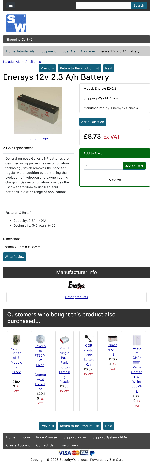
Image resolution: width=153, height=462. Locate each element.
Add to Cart (134, 166)
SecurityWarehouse (74, 460)
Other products (76, 297)
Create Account (18, 445)
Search (139, 5)
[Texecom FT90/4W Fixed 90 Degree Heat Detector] (40, 339)
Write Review (14, 257)
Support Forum (74, 437)
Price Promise (46, 437)
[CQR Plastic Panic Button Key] (88, 338)
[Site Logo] (76, 23)
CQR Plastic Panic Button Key (89, 354)
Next (108, 68)
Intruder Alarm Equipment (36, 51)
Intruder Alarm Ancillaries (77, 51)
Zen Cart (116, 460)
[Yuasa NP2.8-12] (112, 338)
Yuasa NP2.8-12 (112, 349)
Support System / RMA (109, 437)
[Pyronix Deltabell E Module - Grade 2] (16, 340)
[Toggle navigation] (10, 5)
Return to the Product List (79, 68)
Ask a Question (92, 122)
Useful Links (69, 445)
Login (26, 437)
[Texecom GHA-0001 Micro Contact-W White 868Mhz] (136, 340)
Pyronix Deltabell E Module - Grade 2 (16, 362)
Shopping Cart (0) (20, 39)
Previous (47, 68)
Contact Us (44, 445)
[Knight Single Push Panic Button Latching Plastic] (64, 340)
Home (10, 51)
